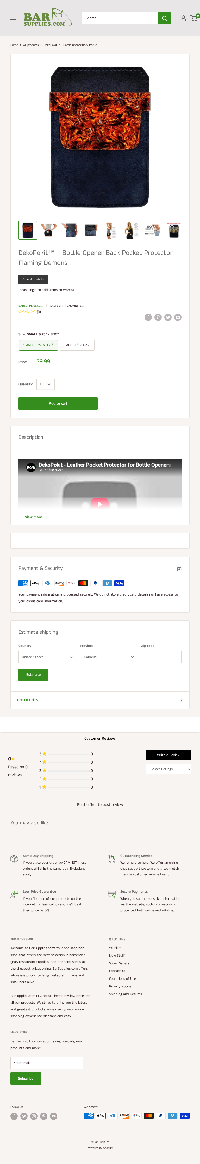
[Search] (164, 18)
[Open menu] (13, 18)
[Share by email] (178, 317)
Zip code (147, 646)
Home (14, 45)
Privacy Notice (120, 986)
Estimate (33, 674)
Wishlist (115, 947)
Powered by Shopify (100, 1148)
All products (31, 45)
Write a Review (168, 755)
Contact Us (117, 971)
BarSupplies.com (30, 305)
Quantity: (25, 384)
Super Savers (119, 963)
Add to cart (58, 403)
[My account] (183, 18)
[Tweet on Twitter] (168, 317)
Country (24, 646)
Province (86, 646)
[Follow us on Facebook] (14, 1116)
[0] (194, 18)
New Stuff (117, 955)
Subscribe (25, 1078)
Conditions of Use (122, 978)
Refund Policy (27, 700)
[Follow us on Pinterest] (43, 1116)
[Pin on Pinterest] (158, 317)
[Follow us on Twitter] (24, 1116)
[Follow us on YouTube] (53, 1116)
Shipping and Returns (125, 994)
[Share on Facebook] (148, 317)
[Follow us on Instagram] (34, 1116)
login (32, 290)
